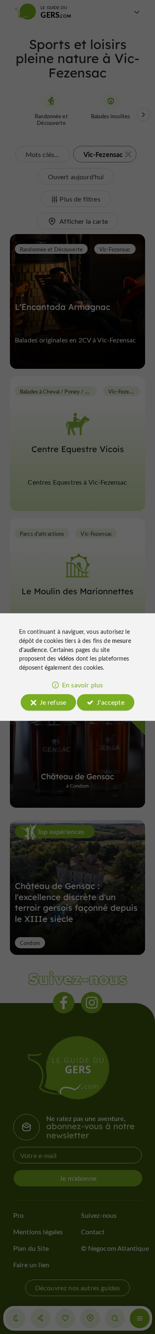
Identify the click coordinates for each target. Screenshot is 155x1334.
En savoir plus (82, 684)
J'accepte (110, 702)
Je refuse (53, 702)
